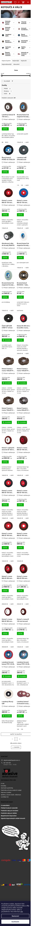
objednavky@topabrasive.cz (12, 760)
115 (18, 185)
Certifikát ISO (5, 797)
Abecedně (16, 64)
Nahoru (16, 747)
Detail (5, 129)
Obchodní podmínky (7, 788)
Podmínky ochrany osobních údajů (11, 790)
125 (22, 185)
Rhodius (7, 91)
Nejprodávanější (7, 64)
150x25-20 (5, 228)
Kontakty (3, 786)
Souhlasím (15, 922)
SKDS (7, 93)
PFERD (7, 88)
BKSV (6, 142)
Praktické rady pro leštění (9, 813)
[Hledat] (18, 2)
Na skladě (8, 81)
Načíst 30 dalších (16, 734)
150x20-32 (20, 142)
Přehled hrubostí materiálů (9, 808)
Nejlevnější (15, 60)
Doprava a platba (6, 792)
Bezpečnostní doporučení (8, 816)
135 (22, 729)
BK (2, 142)
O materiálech (5, 805)
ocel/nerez (20, 310)
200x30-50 (5, 604)
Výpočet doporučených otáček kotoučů (13, 818)
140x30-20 (20, 475)
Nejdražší (24, 60)
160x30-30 (5, 475)
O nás (2, 783)
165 (18, 729)
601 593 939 (7, 763)
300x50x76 (5, 647)
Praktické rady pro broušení (9, 810)
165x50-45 (20, 561)
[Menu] (28, 2)
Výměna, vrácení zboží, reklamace (11, 795)
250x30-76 (20, 604)
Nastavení (15, 916)
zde (21, 912)
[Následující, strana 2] (16, 739)
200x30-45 (20, 353)
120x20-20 (20, 647)
